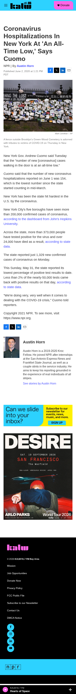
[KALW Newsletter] (38, 415)
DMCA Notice (14, 618)
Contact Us (13, 610)
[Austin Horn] (11, 347)
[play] (5, 689)
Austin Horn (25, 66)
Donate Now (14, 580)
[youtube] (10, 648)
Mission (11, 566)
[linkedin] (10, 641)
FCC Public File (15, 595)
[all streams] (71, 689)
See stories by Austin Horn (39, 383)
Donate (65, 5)
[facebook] (10, 627)
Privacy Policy (14, 588)
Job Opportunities (17, 573)
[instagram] (10, 634)
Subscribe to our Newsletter (22, 603)
